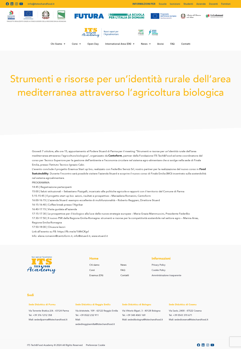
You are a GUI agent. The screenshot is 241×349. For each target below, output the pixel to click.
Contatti (185, 43)
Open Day (93, 43)
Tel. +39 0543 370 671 (180, 315)
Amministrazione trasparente (166, 275)
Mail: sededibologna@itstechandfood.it (142, 319)
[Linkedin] (12, 4)
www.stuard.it (100, 236)
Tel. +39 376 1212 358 (40, 315)
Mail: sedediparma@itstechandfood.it (48, 319)
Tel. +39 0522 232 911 (87, 315)
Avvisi (160, 43)
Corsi (75, 43)
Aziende (201, 3)
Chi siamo (94, 264)
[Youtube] (21, 4)
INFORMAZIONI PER (143, 3)
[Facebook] (7, 4)
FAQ (172, 43)
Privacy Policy (158, 264)
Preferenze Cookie (95, 345)
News (144, 43)
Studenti (188, 3)
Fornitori (226, 3)
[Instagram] (16, 4)
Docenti (213, 3)
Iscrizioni (175, 3)
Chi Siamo (56, 43)
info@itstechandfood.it (41, 3)
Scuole (163, 3)
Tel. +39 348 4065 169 (133, 315)
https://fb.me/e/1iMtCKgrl (73, 231)
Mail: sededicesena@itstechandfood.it (188, 319)
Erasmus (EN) (96, 275)
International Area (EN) (118, 43)
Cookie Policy (158, 270)
